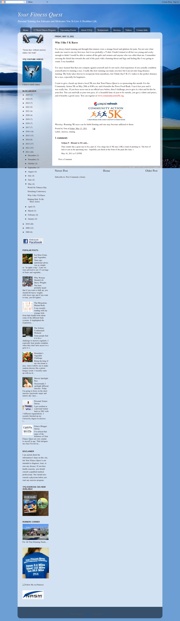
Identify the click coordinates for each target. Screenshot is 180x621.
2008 (28, 232)
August (31, 171)
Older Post (151, 170)
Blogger (106, 613)
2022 (28, 107)
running (72, 131)
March (31, 210)
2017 (28, 127)
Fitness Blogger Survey (40, 427)
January (31, 218)
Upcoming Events (68, 30)
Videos (128, 30)
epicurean (88, 613)
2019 (28, 119)
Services (117, 30)
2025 (28, 94)
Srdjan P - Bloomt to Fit (72, 142)
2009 (28, 228)
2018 (28, 123)
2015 (28, 135)
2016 (28, 131)
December (32, 155)
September (32, 167)
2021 (28, 111)
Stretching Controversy (37, 191)
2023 (28, 103)
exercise (64, 131)
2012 (28, 147)
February (32, 214)
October (31, 163)
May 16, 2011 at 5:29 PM (71, 153)
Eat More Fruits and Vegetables (40, 256)
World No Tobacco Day (37, 187)
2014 (28, 139)
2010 (28, 224)
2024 (28, 99)
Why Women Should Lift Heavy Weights (40, 280)
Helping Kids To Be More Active (36, 200)
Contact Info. (142, 30)
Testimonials (102, 30)
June (30, 179)
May (30, 184)
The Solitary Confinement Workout (39, 330)
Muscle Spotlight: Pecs (41, 379)
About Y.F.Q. (87, 30)
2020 (28, 115)
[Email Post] (94, 128)
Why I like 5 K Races (36, 195)
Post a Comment (65, 159)
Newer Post (61, 170)
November (32, 159)
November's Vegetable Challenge (38, 355)
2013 (28, 143)
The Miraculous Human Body (40, 304)
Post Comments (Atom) (75, 177)
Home (25, 30)
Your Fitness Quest (40, 14)
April (30, 206)
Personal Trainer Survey (40, 402)
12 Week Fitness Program (44, 30)
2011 (28, 151)
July (30, 175)
